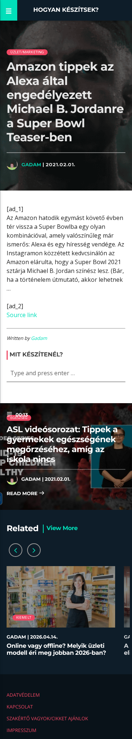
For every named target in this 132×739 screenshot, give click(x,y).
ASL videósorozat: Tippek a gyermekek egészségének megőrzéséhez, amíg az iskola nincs (62, 444)
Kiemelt (23, 617)
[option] (61, 615)
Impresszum (21, 730)
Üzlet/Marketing (27, 52)
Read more (23, 494)
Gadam (31, 164)
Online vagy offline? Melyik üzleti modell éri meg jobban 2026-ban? (56, 650)
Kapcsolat (20, 706)
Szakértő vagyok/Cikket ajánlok (47, 718)
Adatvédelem (23, 695)
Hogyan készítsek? (66, 10)
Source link (22, 315)
